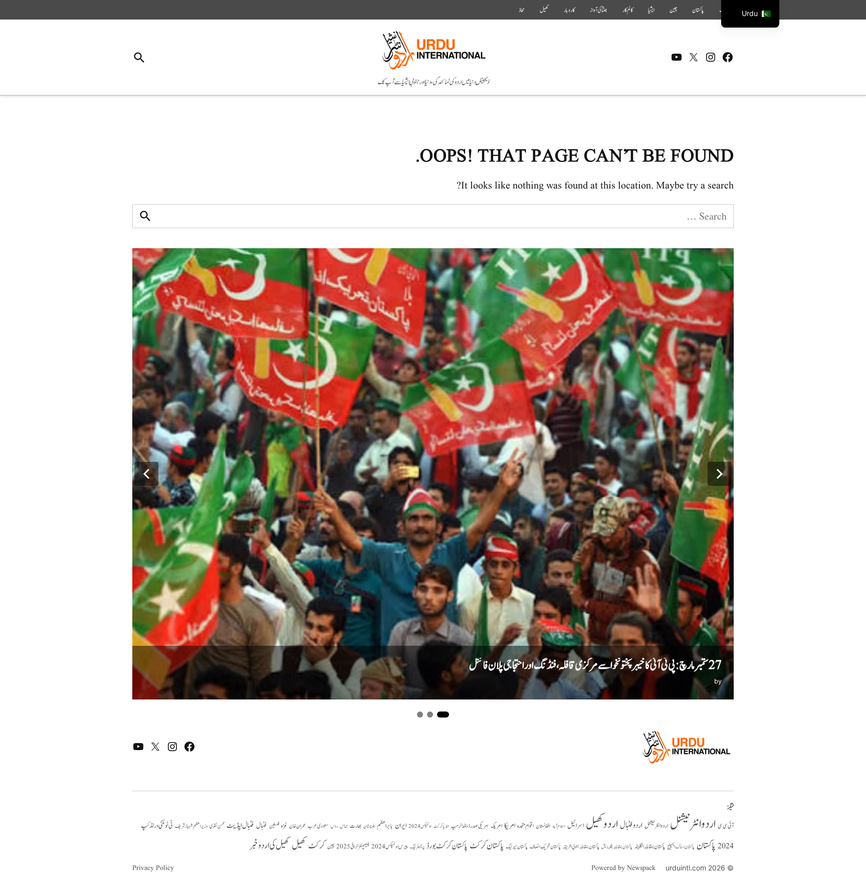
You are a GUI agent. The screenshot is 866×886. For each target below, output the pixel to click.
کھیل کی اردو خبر (270, 845)
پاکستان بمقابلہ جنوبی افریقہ (581, 847)
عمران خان (297, 826)
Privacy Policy (153, 868)
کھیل (544, 10)
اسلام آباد (558, 826)
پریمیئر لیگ (417, 847)
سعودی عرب (318, 826)
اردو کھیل (602, 824)
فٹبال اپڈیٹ (240, 825)
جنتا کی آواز (598, 10)
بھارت (355, 826)
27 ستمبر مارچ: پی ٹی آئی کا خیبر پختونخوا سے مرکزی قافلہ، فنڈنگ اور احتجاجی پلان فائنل (595, 665)
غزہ (284, 826)
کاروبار (569, 10)
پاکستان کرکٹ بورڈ (447, 845)
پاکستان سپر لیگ (517, 847)
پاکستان (698, 10)
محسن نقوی (217, 826)
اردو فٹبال (631, 825)
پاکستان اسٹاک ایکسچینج (681, 847)
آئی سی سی (726, 826)
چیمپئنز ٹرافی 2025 (352, 846)
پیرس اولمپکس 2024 (389, 846)
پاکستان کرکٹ (487, 846)
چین (673, 10)
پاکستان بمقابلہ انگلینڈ (649, 846)
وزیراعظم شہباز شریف (191, 826)
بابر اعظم (385, 825)
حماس (344, 826)
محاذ (522, 10)
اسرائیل (575, 825)
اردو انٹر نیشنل (656, 826)
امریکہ (496, 825)
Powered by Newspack (623, 868)
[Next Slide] (720, 474)
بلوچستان (369, 826)
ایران (400, 825)
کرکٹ (316, 846)
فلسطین (274, 826)
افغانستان (543, 826)
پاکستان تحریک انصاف (545, 846)
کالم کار (627, 10)
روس (334, 826)
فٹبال (261, 825)
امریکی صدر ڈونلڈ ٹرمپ (469, 826)
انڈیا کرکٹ (441, 826)
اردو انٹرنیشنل (693, 824)
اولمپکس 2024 (419, 826)
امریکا (509, 825)
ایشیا (651, 10)
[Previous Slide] (146, 474)
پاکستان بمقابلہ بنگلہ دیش (616, 847)
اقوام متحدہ (525, 826)
